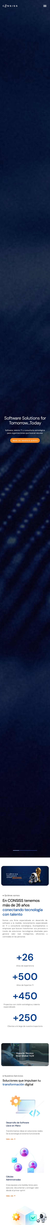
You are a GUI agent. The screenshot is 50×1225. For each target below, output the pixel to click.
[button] (45, 6)
